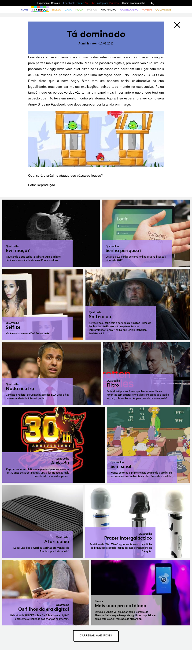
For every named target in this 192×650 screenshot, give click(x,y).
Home (24, 9)
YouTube (90, 3)
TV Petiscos (40, 9)
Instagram (102, 3)
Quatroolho (129, 9)
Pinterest (114, 3)
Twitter (80, 3)
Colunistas (163, 9)
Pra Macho (108, 9)
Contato (55, 3)
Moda (79, 9)
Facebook (69, 3)
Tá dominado (96, 34)
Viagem (147, 9)
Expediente (43, 3)
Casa (68, 9)
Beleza (56, 9)
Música (92, 9)
